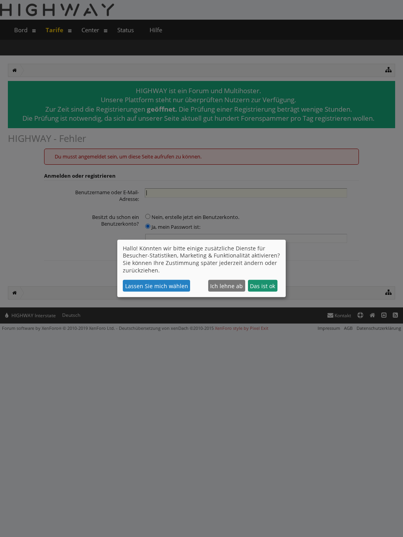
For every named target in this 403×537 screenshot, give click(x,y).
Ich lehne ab (226, 286)
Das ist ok (262, 286)
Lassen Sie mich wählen (156, 286)
